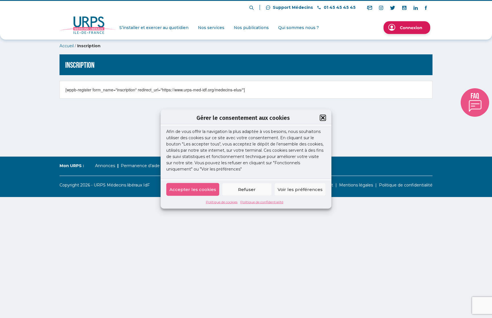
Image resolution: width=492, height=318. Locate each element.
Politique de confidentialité (261, 202)
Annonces (105, 165)
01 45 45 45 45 (339, 7)
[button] (323, 117)
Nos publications (251, 27)
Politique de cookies (221, 202)
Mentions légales (356, 185)
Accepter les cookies (192, 189)
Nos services (211, 27)
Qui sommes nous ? (298, 27)
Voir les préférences (300, 189)
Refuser (247, 189)
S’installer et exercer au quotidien (153, 27)
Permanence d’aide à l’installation (154, 165)
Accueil (67, 45)
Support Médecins (292, 7)
